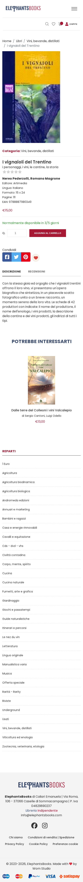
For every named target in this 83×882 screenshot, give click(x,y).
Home (6, 41)
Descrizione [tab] (11, 271)
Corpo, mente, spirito (16, 564)
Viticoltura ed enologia (17, 737)
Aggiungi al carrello (47, 233)
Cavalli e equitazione (16, 537)
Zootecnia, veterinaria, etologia (23, 746)
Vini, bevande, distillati (43, 41)
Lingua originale (12, 655)
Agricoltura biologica (16, 491)
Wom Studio (41, 868)
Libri (19, 41)
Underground (11, 710)
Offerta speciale (13, 683)
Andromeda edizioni (15, 500)
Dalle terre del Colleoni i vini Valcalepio (41, 410)
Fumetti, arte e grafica (17, 591)
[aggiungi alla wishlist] (36, 258)
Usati (5, 719)
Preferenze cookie (65, 844)
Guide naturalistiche (16, 619)
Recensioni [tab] (36, 271)
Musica (7, 673)
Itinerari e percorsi (14, 628)
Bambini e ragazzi (14, 519)
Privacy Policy (14, 844)
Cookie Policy (38, 844)
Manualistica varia (14, 664)
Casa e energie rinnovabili (19, 528)
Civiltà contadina (13, 555)
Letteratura (10, 646)
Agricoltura (9, 473)
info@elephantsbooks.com (41, 815)
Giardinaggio (10, 601)
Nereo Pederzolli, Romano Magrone (31, 178)
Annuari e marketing (16, 509)
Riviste (6, 701)
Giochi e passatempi (16, 610)
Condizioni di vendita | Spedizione (51, 837)
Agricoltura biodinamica (18, 482)
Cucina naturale (13, 582)
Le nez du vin (11, 637)
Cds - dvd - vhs (12, 546)
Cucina (7, 573)
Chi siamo (16, 837)
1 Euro (6, 464)
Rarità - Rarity (11, 692)
